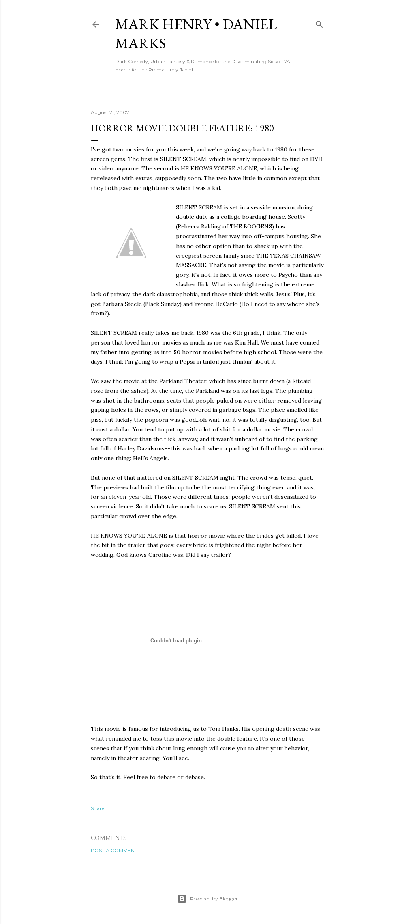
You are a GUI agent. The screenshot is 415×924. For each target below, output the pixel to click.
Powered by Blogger (214, 899)
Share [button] (97, 808)
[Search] (319, 22)
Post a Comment (114, 850)
